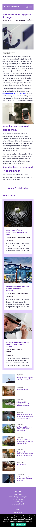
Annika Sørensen (24, 237)
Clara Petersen (20, 21)
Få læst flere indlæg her (18, 188)
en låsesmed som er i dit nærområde (14, 93)
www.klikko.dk (19, 504)
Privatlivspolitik (21, 524)
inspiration (30, 20)
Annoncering (18, 512)
